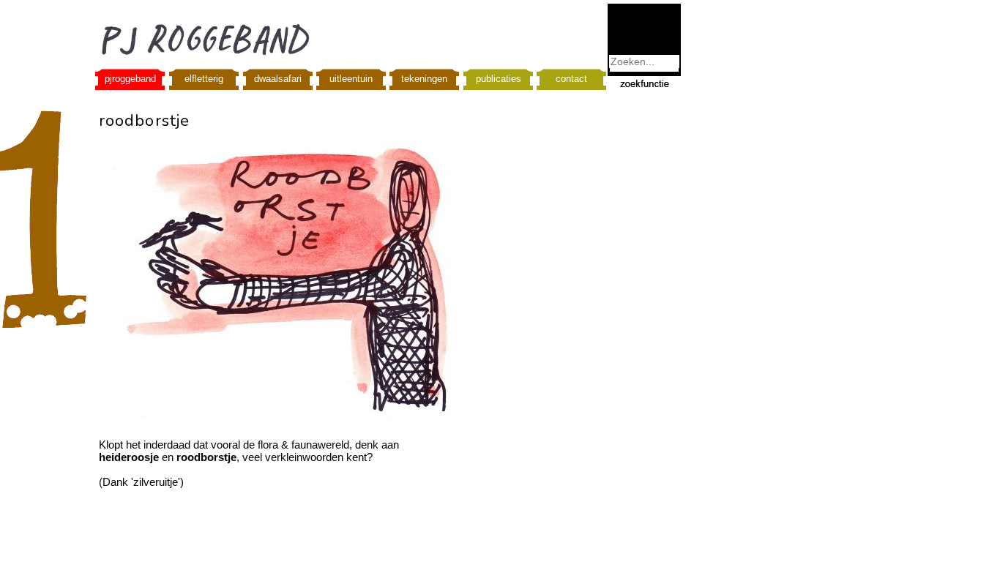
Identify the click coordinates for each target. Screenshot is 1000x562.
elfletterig (203, 78)
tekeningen (424, 78)
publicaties (498, 78)
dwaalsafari (278, 78)
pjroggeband (130, 78)
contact (571, 78)
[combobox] (644, 61)
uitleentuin (351, 78)
